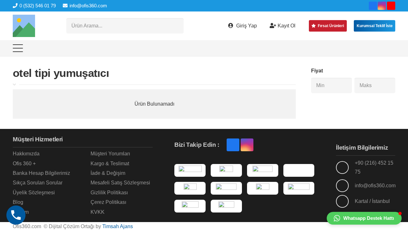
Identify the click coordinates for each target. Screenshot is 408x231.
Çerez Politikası (108, 202)
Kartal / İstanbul (372, 201)
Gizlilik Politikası (109, 192)
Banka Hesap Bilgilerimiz (41, 173)
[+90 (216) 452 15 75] (345, 167)
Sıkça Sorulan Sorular (37, 182)
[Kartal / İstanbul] (345, 201)
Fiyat (317, 70)
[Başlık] (24, 26)
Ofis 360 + (24, 163)
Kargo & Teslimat (110, 163)
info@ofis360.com (375, 185)
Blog (18, 202)
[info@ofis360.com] (345, 185)
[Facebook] (373, 6)
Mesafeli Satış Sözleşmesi (120, 182)
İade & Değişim (108, 173)
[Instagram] (382, 6)
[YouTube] (391, 6)
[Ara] (176, 26)
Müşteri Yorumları (110, 153)
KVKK (98, 212)
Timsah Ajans (117, 226)
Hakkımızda (26, 153)
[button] (18, 48)
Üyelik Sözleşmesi (34, 192)
